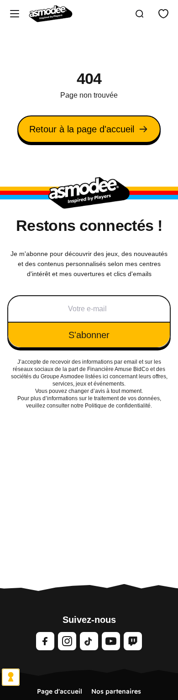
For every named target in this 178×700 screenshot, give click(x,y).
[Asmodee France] (50, 14)
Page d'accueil (59, 691)
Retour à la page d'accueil (81, 129)
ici (105, 376)
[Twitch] (133, 641)
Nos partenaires (116, 691)
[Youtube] (111, 641)
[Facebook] (45, 641)
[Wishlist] (163, 13)
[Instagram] (67, 641)
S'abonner (89, 335)
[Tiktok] (89, 641)
